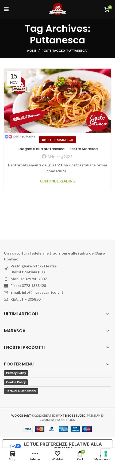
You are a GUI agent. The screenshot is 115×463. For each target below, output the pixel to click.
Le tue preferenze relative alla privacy (63, 446)
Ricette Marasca (57, 140)
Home (31, 50)
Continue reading (57, 181)
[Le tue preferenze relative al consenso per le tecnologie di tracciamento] (106, 454)
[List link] (57, 279)
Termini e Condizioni (21, 391)
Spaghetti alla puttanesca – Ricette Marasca (57, 148)
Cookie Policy (16, 382)
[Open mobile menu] (6, 9)
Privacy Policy (16, 373)
